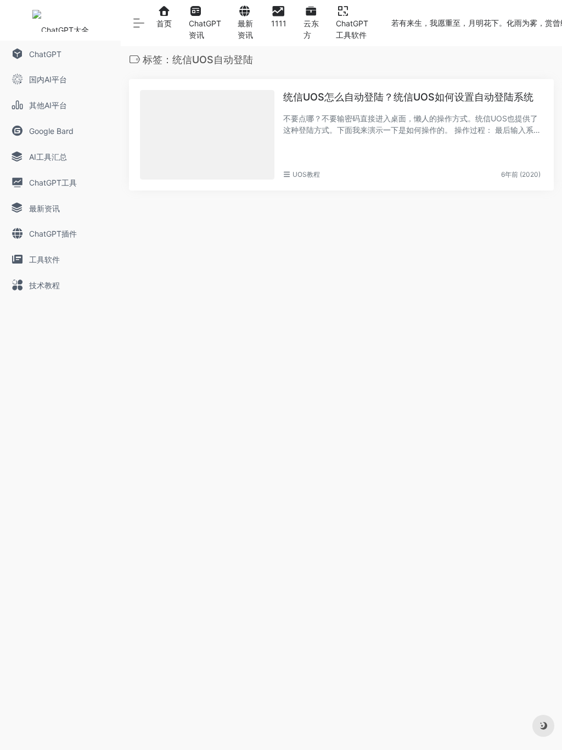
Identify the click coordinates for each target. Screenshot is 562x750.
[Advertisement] (341, 287)
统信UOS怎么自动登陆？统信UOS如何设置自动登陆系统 (408, 97)
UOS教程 (306, 174)
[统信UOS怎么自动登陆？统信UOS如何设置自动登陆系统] (207, 135)
